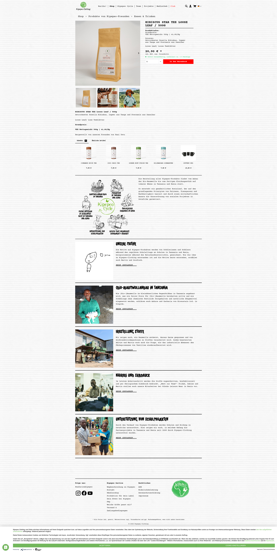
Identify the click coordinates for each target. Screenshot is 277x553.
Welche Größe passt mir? (119, 505)
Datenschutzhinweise (252, 541)
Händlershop (113, 493)
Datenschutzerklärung (149, 493)
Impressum (143, 496)
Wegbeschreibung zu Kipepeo (121, 487)
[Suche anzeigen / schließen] (186, 6)
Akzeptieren (104, 545)
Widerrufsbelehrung (148, 490)
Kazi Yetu (120, 135)
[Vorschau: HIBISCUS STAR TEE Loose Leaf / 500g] (86, 98)
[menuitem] (102, 6)
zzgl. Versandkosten (161, 54)
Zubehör (81, 141)
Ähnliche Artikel (99, 141)
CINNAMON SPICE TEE (89, 163)
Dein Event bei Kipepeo (119, 499)
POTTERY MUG (188, 163)
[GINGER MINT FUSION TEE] (138, 153)
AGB (140, 487)
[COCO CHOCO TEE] (113, 153)
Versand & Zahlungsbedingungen (117, 509)
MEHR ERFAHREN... (126, 265)
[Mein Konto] (190, 6)
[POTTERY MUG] (188, 153)
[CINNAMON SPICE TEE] (88, 153)
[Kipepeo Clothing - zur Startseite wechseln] (83, 6)
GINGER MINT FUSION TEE (138, 163)
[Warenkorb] (194, 6)
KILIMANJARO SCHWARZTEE (163, 163)
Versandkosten (135, 519)
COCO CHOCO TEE (114, 163)
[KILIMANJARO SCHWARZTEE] (163, 153)
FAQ (108, 502)
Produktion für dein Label (120, 496)
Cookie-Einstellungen (236, 545)
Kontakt (110, 490)
